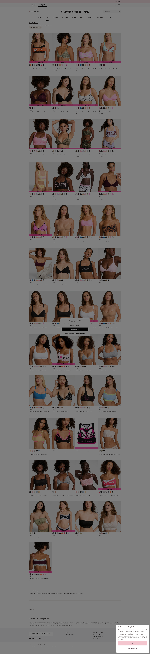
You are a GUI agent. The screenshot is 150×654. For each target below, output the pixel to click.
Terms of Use (143, 637)
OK (133, 643)
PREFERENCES (132, 648)
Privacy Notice (134, 637)
